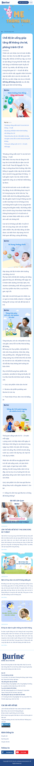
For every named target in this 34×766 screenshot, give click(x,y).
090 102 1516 (21, 686)
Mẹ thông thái (5, 739)
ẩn (10, 122)
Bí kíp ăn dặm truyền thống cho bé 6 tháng (16, 628)
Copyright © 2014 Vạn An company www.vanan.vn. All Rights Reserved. (17, 762)
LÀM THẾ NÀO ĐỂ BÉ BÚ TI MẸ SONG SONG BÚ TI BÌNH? (16, 530)
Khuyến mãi (4, 736)
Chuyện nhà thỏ (5, 742)
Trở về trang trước (9, 32)
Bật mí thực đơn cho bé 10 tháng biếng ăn (16, 580)
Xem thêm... (4, 550)
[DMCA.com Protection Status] (17, 725)
